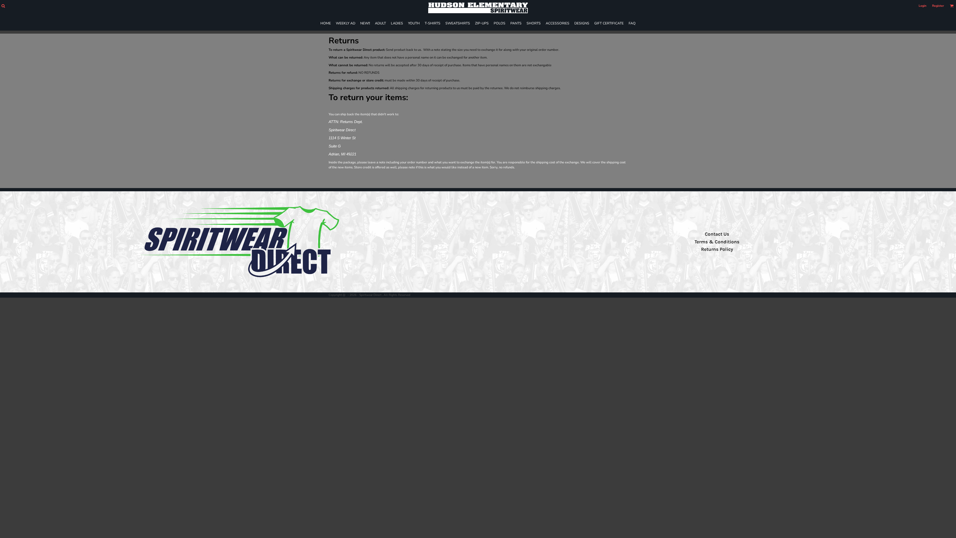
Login (922, 6)
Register (938, 6)
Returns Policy (717, 249)
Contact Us (717, 234)
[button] (3, 6)
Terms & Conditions (717, 242)
